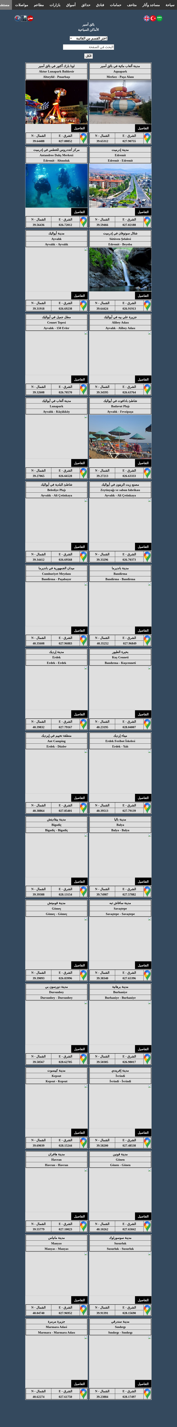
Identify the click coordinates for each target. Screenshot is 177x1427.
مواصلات (21, 5)
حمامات (115, 5)
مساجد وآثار (151, 5)
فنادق (100, 5)
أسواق (71, 5)
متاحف (132, 5)
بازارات (55, 5)
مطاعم (39, 5)
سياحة (170, 5)
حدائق (85, 5)
